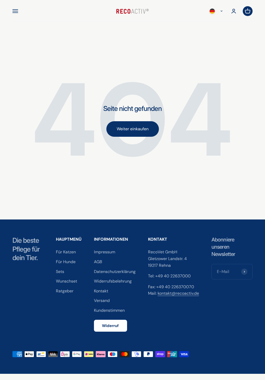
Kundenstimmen (109, 310)
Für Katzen (66, 252)
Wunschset (66, 281)
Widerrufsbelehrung (113, 281)
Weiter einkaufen (133, 129)
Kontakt (101, 291)
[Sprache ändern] (217, 11)
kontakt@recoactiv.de (178, 293)
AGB (98, 261)
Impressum (104, 252)
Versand (102, 300)
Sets (60, 271)
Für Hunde (66, 261)
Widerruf (110, 325)
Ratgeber (64, 291)
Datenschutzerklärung (115, 271)
